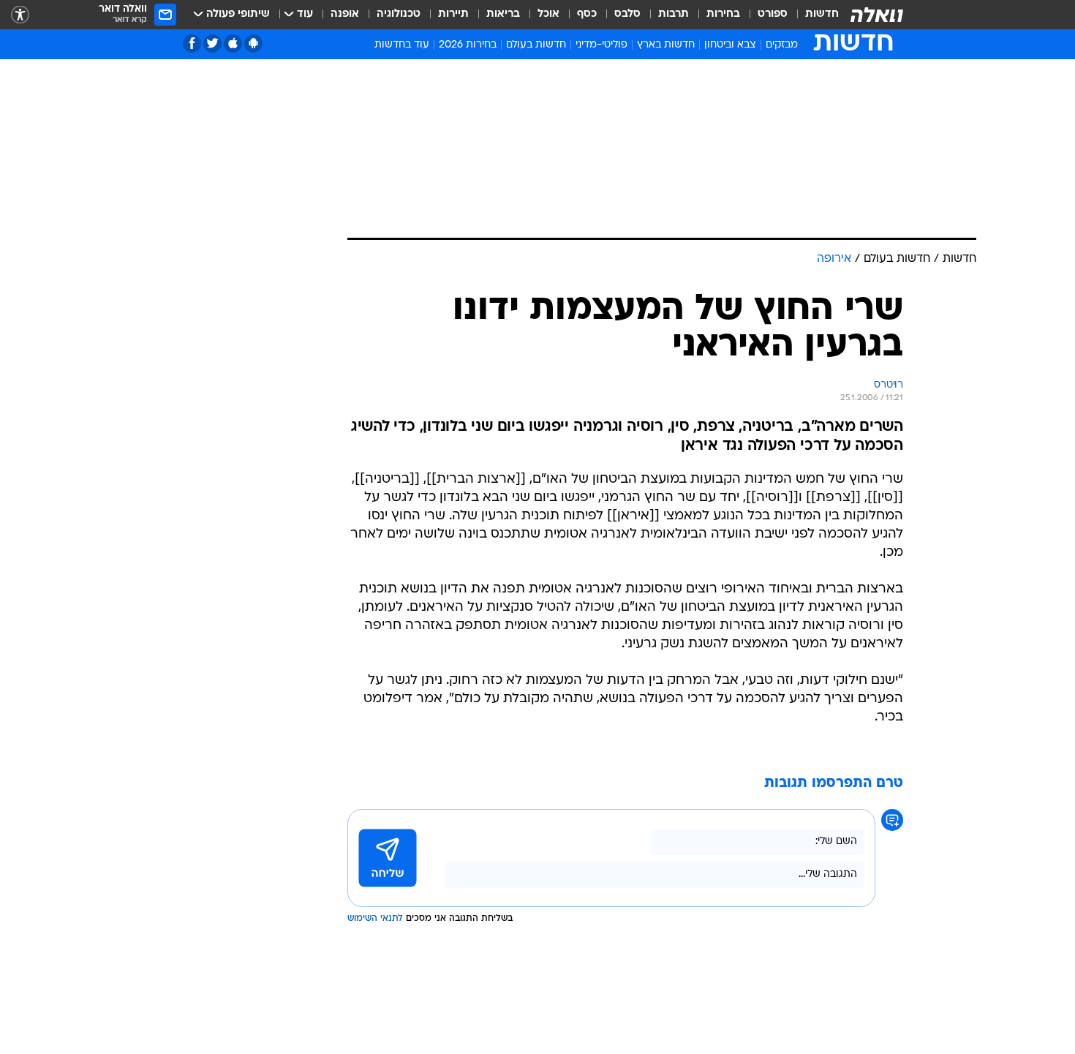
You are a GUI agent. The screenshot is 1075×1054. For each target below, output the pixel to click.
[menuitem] (813, 15)
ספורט (773, 14)
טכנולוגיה (398, 14)
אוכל (548, 14)
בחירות (723, 14)
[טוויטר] (212, 43)
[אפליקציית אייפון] (233, 43)
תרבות (673, 14)
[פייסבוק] (192, 43)
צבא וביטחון (730, 45)
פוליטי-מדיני (601, 45)
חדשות (822, 14)
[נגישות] (20, 15)
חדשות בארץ (666, 45)
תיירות (453, 14)
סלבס (627, 14)
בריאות (503, 14)
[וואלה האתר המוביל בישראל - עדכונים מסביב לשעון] (876, 14)
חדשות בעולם (536, 45)
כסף (587, 14)
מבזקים (782, 45)
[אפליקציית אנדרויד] (253, 43)
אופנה (345, 14)
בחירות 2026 (468, 45)
